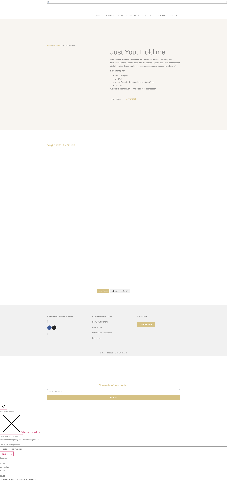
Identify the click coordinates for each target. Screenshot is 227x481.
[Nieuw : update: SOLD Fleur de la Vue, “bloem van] (63, 219)
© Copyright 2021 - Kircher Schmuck (113, 353)
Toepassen (7, 454)
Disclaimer (96, 338)
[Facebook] (49, 327)
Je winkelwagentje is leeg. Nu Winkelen (18, 479)
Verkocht (56, 45)
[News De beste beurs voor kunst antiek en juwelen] (164, 177)
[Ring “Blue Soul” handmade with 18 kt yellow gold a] (97, 162)
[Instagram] (54, 327)
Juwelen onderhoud (129, 15)
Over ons (161, 15)
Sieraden (109, 15)
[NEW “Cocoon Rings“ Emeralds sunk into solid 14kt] (130, 200)
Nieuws (149, 15)
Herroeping (97, 327)
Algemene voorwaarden (102, 316)
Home (98, 15)
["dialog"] (113, 445)
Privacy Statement (99, 322)
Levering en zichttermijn (102, 333)
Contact (175, 15)
